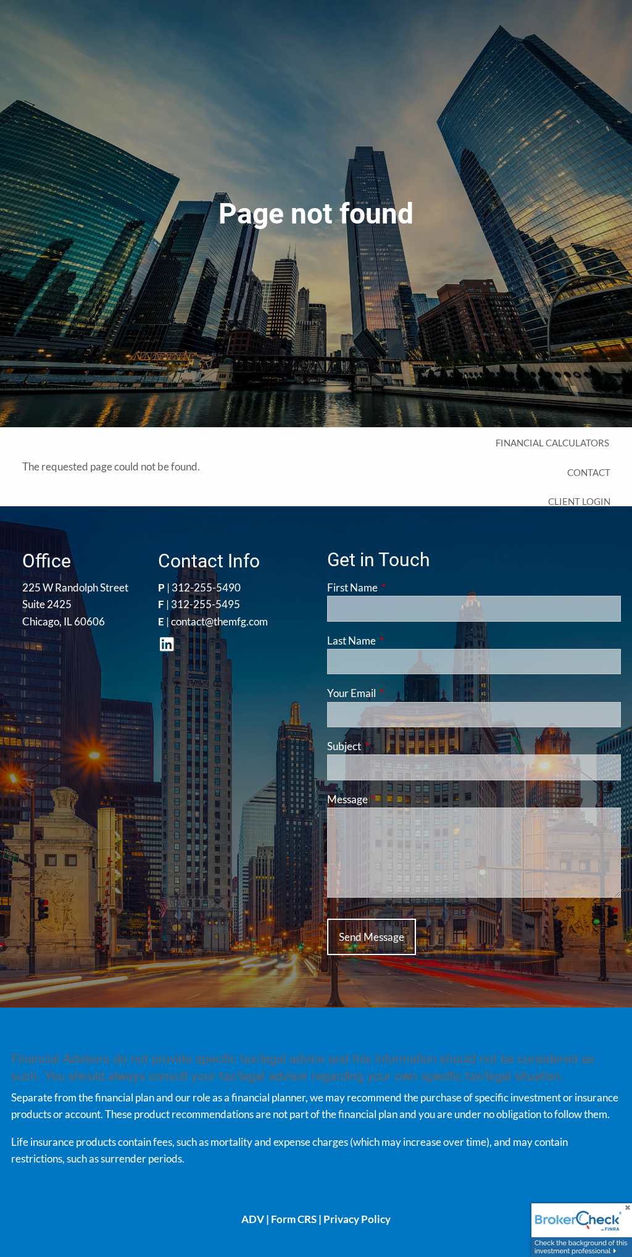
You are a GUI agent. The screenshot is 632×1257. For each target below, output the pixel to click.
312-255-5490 (206, 587)
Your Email (399, 693)
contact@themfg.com (219, 621)
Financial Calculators (552, 442)
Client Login (579, 501)
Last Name (399, 640)
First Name (400, 587)
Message (395, 799)
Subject (392, 746)
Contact (588, 472)
